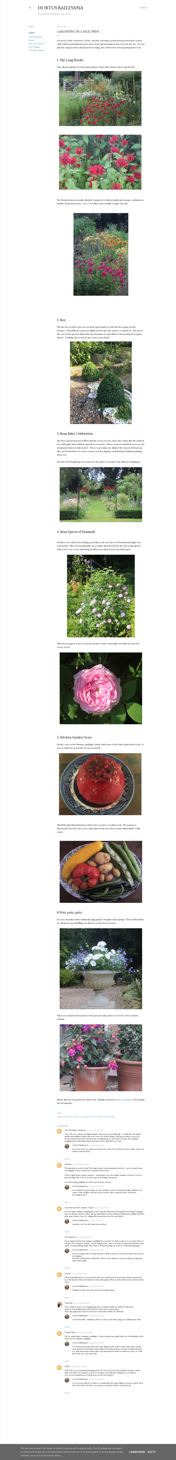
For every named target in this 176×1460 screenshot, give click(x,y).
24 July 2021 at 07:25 (95, 1130)
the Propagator (125, 1099)
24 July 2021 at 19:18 (96, 1250)
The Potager (34, 47)
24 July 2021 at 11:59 (84, 1237)
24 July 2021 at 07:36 (81, 1164)
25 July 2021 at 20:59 (96, 1379)
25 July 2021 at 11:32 (96, 1343)
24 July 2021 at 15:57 (79, 1274)
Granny (68, 1273)
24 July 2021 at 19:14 (96, 1186)
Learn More (137, 1452)
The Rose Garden (36, 50)
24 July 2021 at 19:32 (96, 1316)
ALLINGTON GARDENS (48, 14)
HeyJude (69, 1303)
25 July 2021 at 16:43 (78, 1367)
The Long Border (36, 43)
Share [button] (31, 26)
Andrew (68, 1164)
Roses (31, 40)
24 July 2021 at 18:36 (81, 1303)
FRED (67, 1366)
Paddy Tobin (70, 1332)
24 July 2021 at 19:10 (96, 1145)
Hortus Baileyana (60, 8)
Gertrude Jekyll (35, 37)
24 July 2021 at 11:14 (102, 1208)
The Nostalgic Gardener (75, 1130)
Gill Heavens (70, 1237)
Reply (67, 1159)
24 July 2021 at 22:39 (84, 1332)
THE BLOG (66, 14)
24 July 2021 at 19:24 (96, 1286)
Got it (152, 1452)
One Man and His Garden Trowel (79, 1208)
